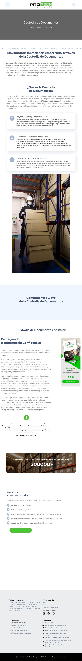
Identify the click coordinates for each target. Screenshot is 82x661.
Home (32, 27)
